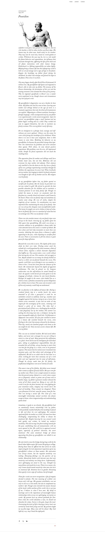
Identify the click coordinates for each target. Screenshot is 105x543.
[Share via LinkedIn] (27, 521)
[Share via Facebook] (19, 521)
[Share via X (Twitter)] (23, 521)
